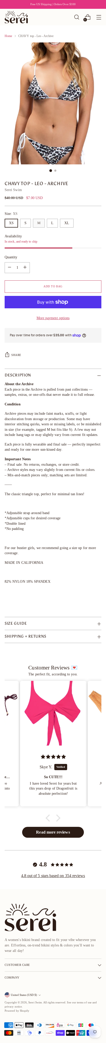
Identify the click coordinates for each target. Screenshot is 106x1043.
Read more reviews (53, 832)
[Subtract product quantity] (9, 267)
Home (8, 36)
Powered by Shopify (17, 1010)
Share (16, 355)
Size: (11, 214)
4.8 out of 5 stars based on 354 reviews (53, 875)
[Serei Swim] (16, 17)
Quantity (11, 257)
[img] (53, 757)
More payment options (53, 318)
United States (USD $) (24, 995)
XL (66, 223)
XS (11, 223)
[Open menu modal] (98, 17)
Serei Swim (13, 190)
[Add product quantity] (25, 267)
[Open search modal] (76, 17)
